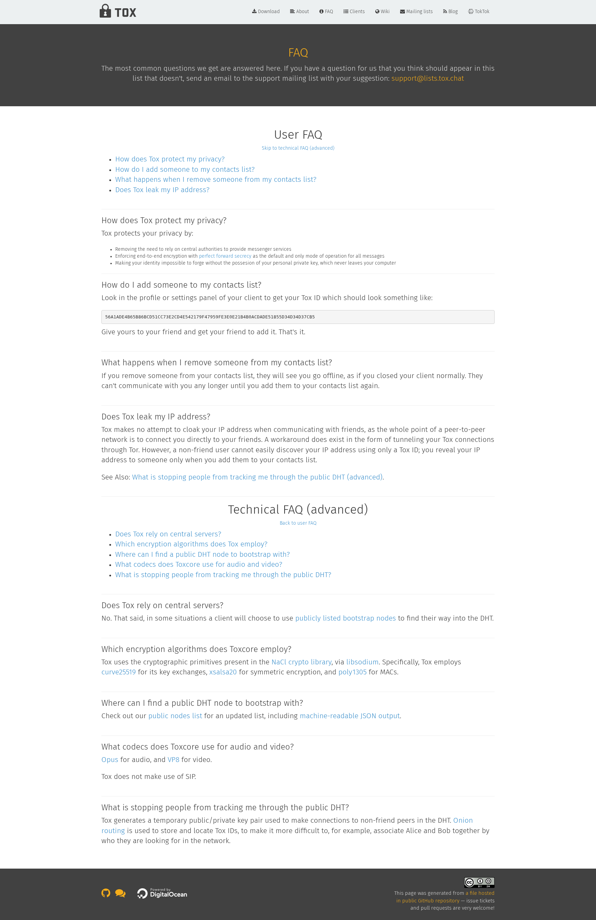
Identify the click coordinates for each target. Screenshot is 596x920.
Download (268, 11)
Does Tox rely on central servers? (168, 534)
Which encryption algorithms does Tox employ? (191, 544)
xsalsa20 (223, 672)
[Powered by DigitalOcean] (162, 893)
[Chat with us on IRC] (122, 895)
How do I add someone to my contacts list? (185, 170)
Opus (109, 760)
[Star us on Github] (107, 895)
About (302, 11)
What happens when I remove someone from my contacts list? (215, 180)
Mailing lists (419, 11)
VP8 (173, 760)
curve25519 (118, 672)
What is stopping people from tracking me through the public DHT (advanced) (257, 477)
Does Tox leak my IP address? (162, 190)
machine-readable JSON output (350, 716)
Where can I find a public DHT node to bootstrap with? (202, 554)
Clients (356, 11)
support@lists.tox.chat (427, 78)
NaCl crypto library (301, 662)
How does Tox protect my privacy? (170, 159)
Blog (452, 11)
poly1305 (352, 672)
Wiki (384, 11)
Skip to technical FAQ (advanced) (298, 148)
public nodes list (175, 716)
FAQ (328, 11)
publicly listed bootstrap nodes (345, 618)
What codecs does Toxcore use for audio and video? (198, 564)
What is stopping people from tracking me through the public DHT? (223, 575)
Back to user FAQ (298, 523)
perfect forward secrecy (225, 256)
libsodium (362, 662)
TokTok (481, 11)
